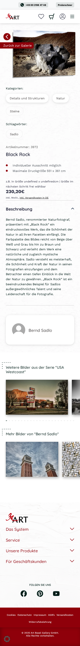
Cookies (11, 615)
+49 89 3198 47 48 (36, 5)
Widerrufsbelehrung (40, 621)
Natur (60, 98)
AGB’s (51, 615)
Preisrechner (65, 5)
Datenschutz (24, 615)
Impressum (40, 615)
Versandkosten (65, 615)
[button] (7, 639)
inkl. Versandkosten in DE (34, 197)
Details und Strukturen (27, 98)
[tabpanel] (37, 397)
